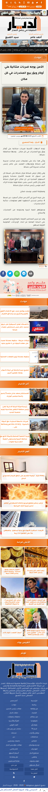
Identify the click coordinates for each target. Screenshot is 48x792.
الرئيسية (34, 701)
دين (14, 737)
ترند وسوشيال (34, 745)
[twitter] (37, 3)
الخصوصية (14, 769)
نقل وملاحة (14, 757)
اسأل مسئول (34, 765)
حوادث (25, 50)
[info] (11, 3)
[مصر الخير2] (24, 288)
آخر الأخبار (23, 384)
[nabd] (24, 3)
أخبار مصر (39, 50)
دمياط (42, 267)
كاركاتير (34, 741)
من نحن (14, 765)
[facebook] (41, 3)
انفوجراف (34, 749)
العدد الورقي (14, 725)
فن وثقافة (17, 50)
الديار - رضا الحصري (30, 143)
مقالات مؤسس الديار (14, 745)
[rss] (20, 3)
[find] (15, 3)
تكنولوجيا (34, 721)
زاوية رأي (34, 725)
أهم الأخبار (23, 452)
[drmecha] (24, 53)
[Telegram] (24, 274)
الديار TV (34, 729)
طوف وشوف (34, 761)
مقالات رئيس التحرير (13, 709)
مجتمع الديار (34, 753)
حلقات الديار (14, 713)
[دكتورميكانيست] (24, 43)
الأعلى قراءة (23, 542)
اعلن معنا (34, 769)
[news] (28, 3)
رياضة (32, 50)
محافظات (34, 737)
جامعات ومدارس (14, 741)
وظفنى (34, 757)
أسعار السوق (14, 753)
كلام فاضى (14, 749)
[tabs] (7, 3)
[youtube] (33, 3)
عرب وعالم (34, 717)
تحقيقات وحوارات (14, 717)
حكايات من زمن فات (14, 729)
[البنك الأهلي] (24, 13)
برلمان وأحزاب (34, 733)
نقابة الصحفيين (13, 761)
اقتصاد (34, 713)
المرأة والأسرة (14, 721)
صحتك (14, 733)
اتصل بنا (34, 773)
